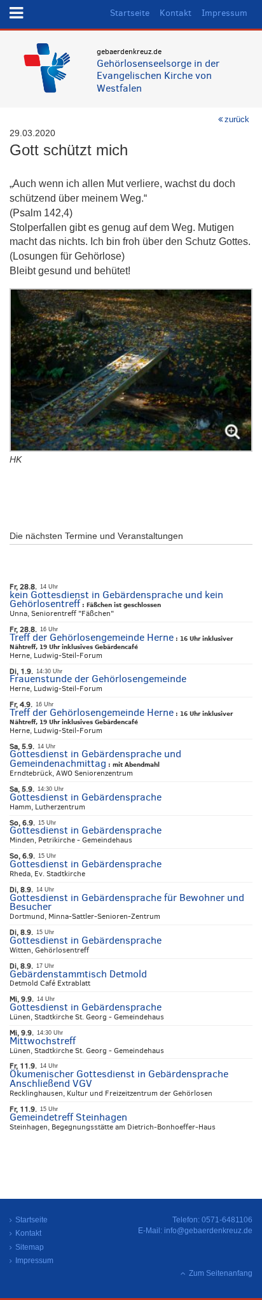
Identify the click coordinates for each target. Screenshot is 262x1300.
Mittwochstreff (43, 1040)
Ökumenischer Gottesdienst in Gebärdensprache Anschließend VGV (119, 1078)
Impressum (224, 13)
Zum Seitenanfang (220, 1273)
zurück (236, 119)
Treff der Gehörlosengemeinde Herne (92, 637)
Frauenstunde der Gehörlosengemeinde (98, 678)
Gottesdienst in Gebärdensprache (86, 797)
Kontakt (175, 13)
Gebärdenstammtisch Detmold (78, 974)
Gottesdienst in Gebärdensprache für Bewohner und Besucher (127, 902)
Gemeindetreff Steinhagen (68, 1117)
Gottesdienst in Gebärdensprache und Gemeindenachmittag (95, 758)
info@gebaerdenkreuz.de (208, 1230)
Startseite (129, 13)
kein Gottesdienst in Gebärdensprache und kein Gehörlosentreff (116, 599)
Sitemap (29, 1247)
